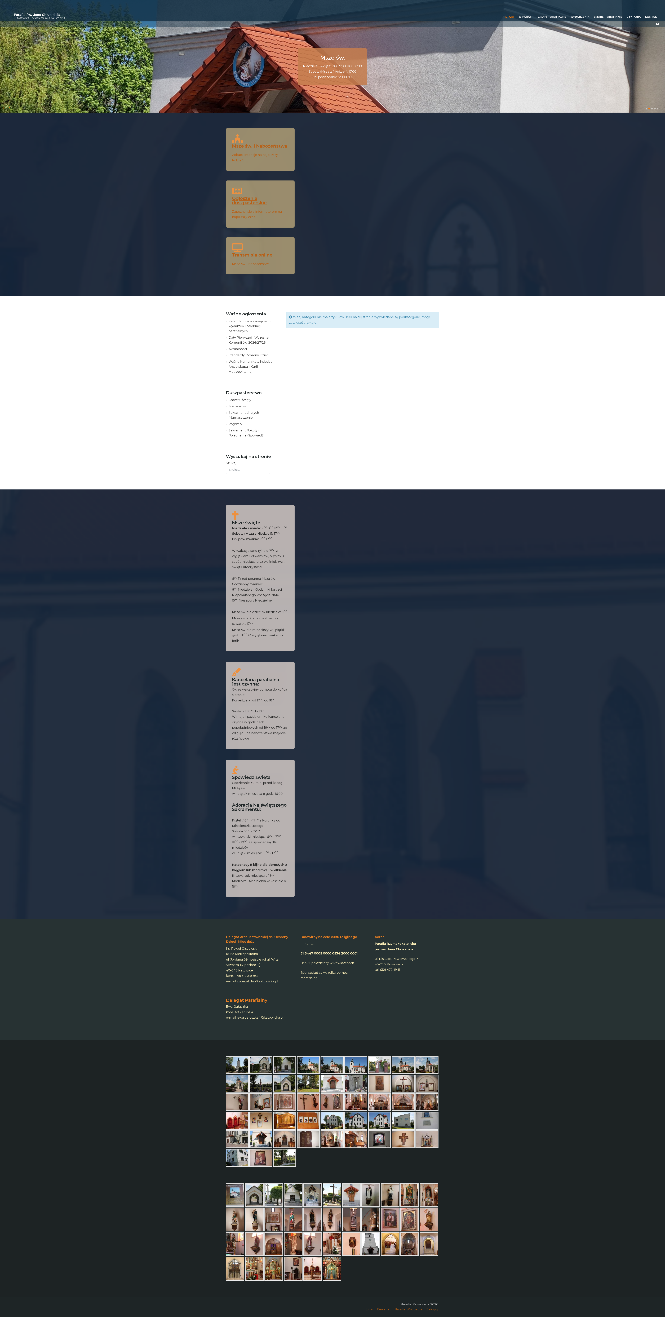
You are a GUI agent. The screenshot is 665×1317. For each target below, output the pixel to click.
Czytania (634, 16)
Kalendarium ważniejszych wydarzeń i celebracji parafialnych (250, 326)
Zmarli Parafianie (608, 16)
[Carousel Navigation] (332, 105)
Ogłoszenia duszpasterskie (249, 200)
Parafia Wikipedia (408, 1309)
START (510, 16)
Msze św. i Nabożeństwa (259, 146)
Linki (369, 1309)
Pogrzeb (235, 424)
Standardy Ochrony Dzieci (249, 355)
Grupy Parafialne (552, 16)
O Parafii (526, 16)
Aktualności (238, 349)
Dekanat (384, 1309)
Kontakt (652, 16)
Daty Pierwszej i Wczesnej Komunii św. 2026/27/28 (249, 340)
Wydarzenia (580, 16)
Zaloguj (432, 1309)
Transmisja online (252, 255)
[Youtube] (657, 24)
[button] (646, 108)
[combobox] (248, 470)
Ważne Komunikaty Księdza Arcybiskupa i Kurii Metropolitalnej (250, 367)
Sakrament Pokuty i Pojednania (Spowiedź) (246, 432)
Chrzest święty (240, 400)
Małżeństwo (238, 406)
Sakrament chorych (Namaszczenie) (244, 415)
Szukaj (231, 463)
